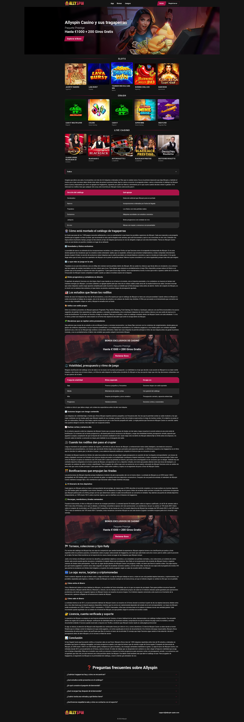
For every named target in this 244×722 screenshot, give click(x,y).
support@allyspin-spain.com (169, 713)
